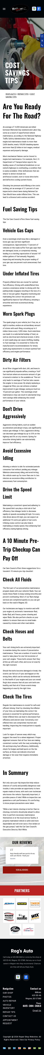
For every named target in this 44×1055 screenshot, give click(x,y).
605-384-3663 (18, 957)
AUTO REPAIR (9, 1001)
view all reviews (22, 869)
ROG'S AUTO (11, 94)
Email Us (37, 1011)
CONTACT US (9, 1016)
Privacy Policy (34, 1040)
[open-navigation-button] (4, 9)
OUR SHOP (8, 993)
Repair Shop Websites (28, 1037)
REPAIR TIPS (23, 94)
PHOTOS (7, 997)
